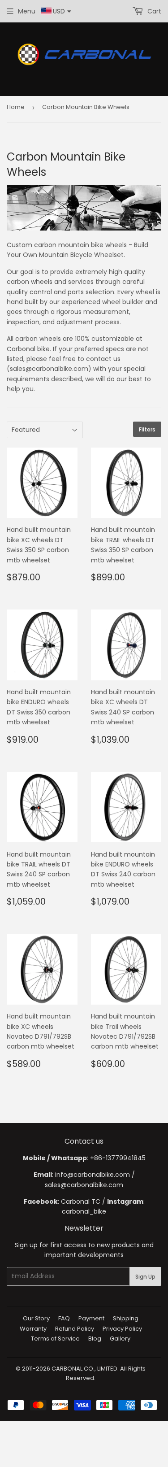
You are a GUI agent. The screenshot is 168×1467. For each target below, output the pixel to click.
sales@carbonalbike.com (84, 1184)
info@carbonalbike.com (92, 1174)
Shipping (125, 1318)
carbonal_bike (84, 1211)
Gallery (120, 1338)
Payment (91, 1318)
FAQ (64, 1318)
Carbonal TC (80, 1201)
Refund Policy (74, 1328)
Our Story (36, 1318)
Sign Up (145, 1276)
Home (16, 107)
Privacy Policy (122, 1328)
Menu (26, 11)
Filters (147, 429)
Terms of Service (55, 1338)
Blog (94, 1338)
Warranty (33, 1328)
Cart (153, 11)
